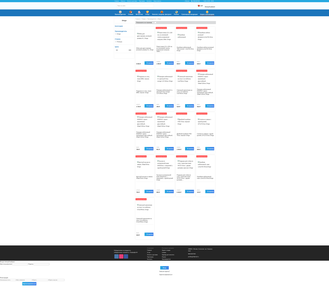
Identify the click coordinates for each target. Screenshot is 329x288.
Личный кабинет (210, 7)
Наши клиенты (157, 1)
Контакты (149, 1)
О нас (148, 252)
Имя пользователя (6, 264)
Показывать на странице (144, 22)
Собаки (130, 14)
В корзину (150, 63)
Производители (120, 14)
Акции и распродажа (207, 14)
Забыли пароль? (164, 271)
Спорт (147, 14)
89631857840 (196, 1)
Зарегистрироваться (165, 274)
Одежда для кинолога (168, 254)
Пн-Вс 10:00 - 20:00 (209, 1)
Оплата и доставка (132, 1)
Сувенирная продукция (189, 14)
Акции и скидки (166, 250)
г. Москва (186, 1)
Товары (144, 19)
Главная (117, 1)
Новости (123, 1)
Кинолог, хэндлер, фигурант (162, 14)
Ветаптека (139, 14)
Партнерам (142, 1)
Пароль (30, 264)
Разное (176, 14)
